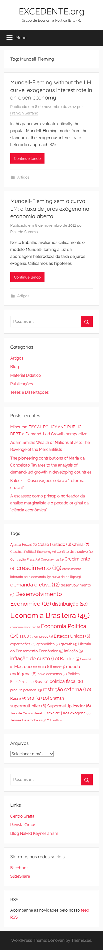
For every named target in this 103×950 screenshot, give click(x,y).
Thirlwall (54, 720)
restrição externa (67, 689)
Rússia (18, 698)
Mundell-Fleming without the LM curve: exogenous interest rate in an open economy (51, 90)
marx (59, 667)
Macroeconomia (33, 666)
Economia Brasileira (50, 615)
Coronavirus (52, 559)
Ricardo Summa (24, 232)
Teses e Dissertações (29, 392)
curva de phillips (66, 577)
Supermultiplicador (69, 705)
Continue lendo (27, 158)
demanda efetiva (35, 585)
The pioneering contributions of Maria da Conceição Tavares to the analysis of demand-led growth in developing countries (51, 465)
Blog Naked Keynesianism (34, 833)
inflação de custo (34, 659)
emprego (43, 636)
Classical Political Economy (33, 552)
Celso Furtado (54, 544)
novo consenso (52, 674)
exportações (23, 644)
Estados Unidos (72, 636)
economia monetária (25, 627)
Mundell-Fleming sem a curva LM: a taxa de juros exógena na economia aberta (49, 208)
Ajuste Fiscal (23, 544)
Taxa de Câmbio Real (28, 713)
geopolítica (48, 644)
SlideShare (20, 876)
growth (69, 644)
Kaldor (70, 658)
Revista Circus (23, 824)
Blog (14, 366)
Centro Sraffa (22, 816)
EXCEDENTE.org (51, 11)
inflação (73, 651)
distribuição (70, 604)
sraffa (38, 698)
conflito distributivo (75, 552)
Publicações (21, 383)
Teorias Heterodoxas (28, 720)
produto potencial (26, 690)
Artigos (23, 177)
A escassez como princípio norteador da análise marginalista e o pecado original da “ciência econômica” (49, 503)
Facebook (19, 867)
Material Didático (25, 375)
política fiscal (66, 681)
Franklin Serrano (24, 113)
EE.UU (26, 636)
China (80, 544)
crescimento (38, 568)
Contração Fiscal (25, 559)
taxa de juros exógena (68, 713)
